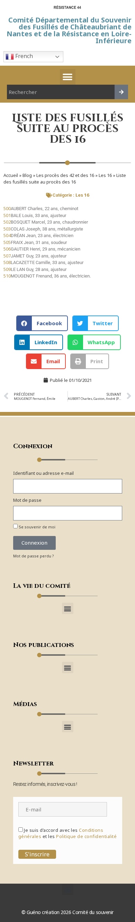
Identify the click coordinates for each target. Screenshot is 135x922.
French (23, 56)
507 (7, 256)
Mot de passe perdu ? (33, 555)
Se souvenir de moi (36, 526)
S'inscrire (37, 854)
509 (7, 269)
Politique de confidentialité (86, 836)
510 (7, 276)
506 (7, 249)
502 (7, 222)
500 (7, 208)
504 (7, 235)
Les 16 (105, 175)
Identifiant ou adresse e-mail (43, 473)
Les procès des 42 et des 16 (65, 175)
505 (7, 242)
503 (7, 229)
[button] (67, 77)
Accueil (10, 175)
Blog (27, 175)
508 (7, 262)
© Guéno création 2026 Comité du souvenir (67, 912)
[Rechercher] (121, 92)
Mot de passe (27, 500)
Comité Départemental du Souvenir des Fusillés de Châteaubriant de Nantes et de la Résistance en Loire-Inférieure (69, 30)
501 (7, 215)
